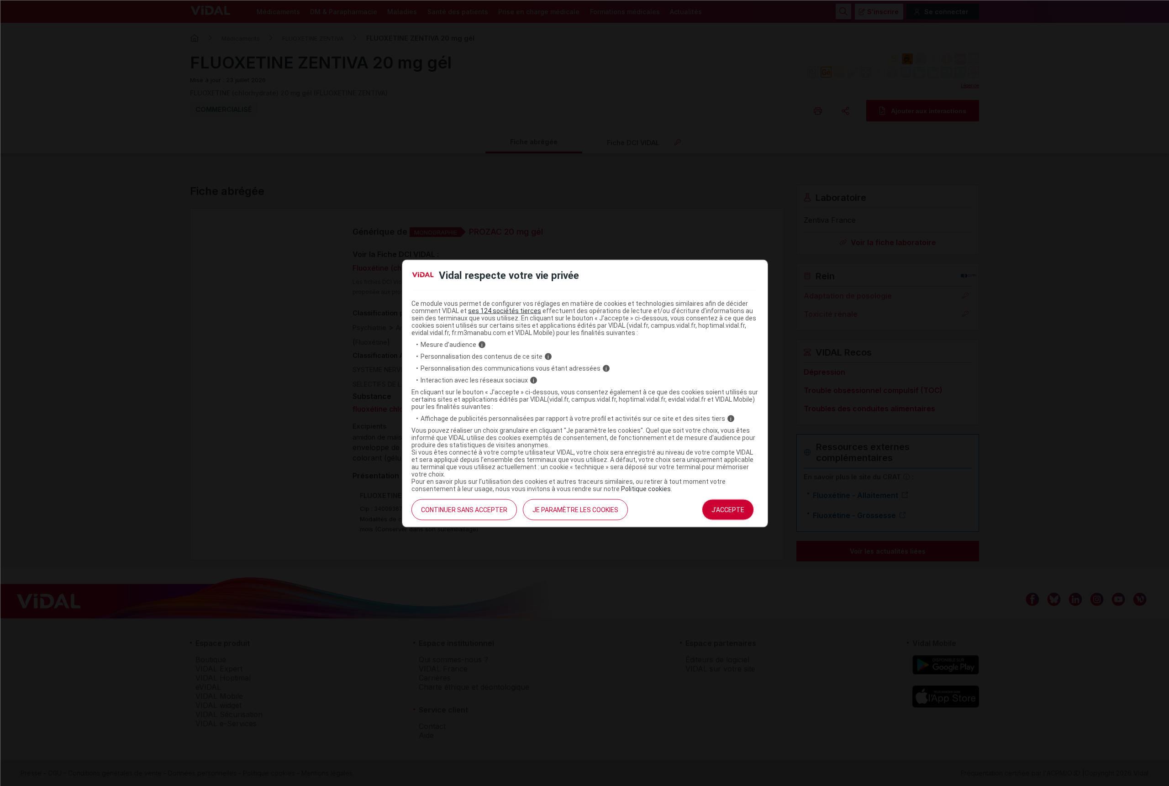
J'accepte (727, 510)
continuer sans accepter (464, 510)
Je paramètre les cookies (575, 510)
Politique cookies (646, 489)
